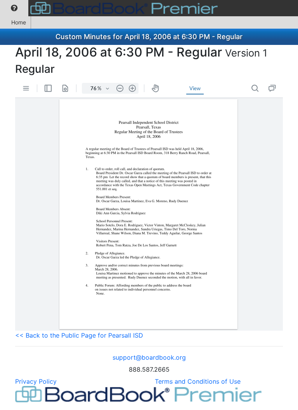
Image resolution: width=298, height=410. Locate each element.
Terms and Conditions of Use (198, 381)
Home (18, 22)
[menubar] (111, 8)
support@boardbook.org (149, 357)
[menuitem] (14, 8)
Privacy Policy (36, 381)
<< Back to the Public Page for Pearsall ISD (79, 335)
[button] (14, 8)
